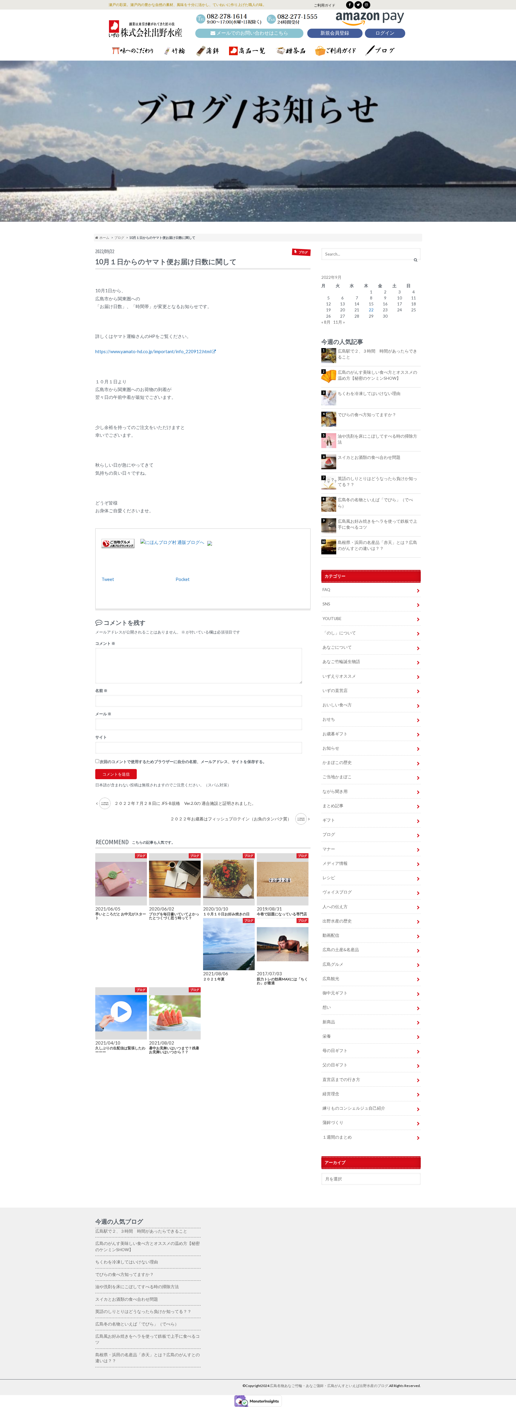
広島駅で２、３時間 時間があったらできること (377, 354)
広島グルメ (332, 964)
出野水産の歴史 (337, 921)
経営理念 (330, 1093)
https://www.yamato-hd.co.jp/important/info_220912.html (153, 351)
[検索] (415, 260)
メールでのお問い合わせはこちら (251, 33)
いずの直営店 (335, 690)
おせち (328, 719)
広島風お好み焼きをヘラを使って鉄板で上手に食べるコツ (377, 524)
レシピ (328, 877)
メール (103, 713)
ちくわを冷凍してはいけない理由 (369, 393)
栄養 (326, 1036)
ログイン (384, 33)
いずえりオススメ (339, 676)
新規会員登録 (334, 33)
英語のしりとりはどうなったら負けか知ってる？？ (377, 481)
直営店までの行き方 (341, 1079)
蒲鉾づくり (332, 1122)
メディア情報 (335, 863)
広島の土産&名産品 (340, 949)
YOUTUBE (331, 618)
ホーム (103, 237)
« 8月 (326, 322)
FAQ (326, 589)
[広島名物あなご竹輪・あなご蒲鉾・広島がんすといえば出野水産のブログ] (145, 33)
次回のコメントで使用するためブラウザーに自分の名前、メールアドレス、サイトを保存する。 (183, 761)
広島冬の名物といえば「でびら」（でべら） (375, 502)
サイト (101, 737)
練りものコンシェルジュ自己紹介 (353, 1108)
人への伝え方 (335, 906)
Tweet (108, 579)
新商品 (328, 1022)
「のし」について (339, 633)
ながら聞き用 (335, 791)
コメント (105, 643)
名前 (101, 690)
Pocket (183, 579)
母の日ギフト (335, 1050)
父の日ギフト (335, 1064)
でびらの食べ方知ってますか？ (367, 414)
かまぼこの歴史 (337, 762)
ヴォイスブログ (337, 892)
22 (371, 309)
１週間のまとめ (337, 1137)
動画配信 (330, 935)
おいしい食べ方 (337, 704)
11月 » (339, 322)
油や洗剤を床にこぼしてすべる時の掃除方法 (377, 439)
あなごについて (337, 647)
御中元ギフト (335, 993)
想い (326, 1007)
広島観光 (330, 978)
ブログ (119, 237)
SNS (326, 604)
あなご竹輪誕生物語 (341, 661)
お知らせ (330, 748)
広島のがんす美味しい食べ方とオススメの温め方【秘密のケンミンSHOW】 (377, 375)
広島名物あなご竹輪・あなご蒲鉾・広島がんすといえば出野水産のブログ (329, 1385)
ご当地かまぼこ (337, 776)
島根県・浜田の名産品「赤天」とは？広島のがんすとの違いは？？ (377, 545)
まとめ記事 (332, 805)
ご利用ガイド (324, 5)
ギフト (328, 820)
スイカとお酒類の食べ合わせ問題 (369, 457)
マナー (328, 849)
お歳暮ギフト (335, 733)
